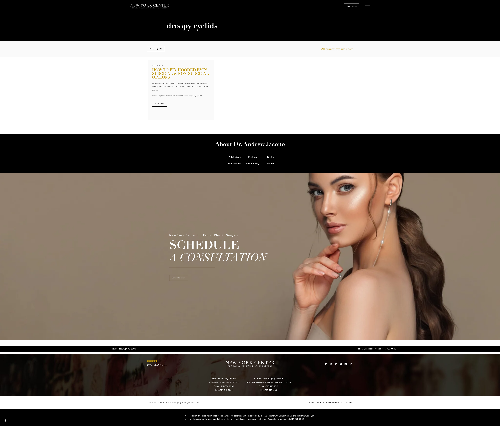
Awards (270, 163)
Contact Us (352, 6)
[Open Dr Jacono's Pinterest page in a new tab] (335, 364)
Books (270, 157)
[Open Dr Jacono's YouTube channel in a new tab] (340, 364)
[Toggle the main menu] (367, 6)
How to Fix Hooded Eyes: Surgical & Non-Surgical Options (180, 74)
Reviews (252, 157)
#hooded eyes (182, 95)
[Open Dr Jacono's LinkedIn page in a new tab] (330, 364)
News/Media (234, 163)
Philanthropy (252, 163)
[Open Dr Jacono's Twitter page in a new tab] (325, 364)
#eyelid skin (170, 95)
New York (123, 348)
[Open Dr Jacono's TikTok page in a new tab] (350, 364)
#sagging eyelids (195, 95)
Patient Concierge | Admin (376, 348)
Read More (159, 103)
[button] (5, 420)
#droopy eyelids (158, 95)
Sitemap (348, 402)
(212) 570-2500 (297, 419)
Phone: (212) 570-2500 (224, 386)
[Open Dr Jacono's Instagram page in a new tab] (345, 364)
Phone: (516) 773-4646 (268, 386)
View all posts (156, 49)
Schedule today (178, 278)
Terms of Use (315, 402)
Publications (235, 157)
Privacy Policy (332, 402)
